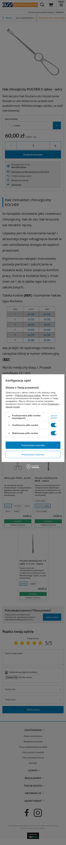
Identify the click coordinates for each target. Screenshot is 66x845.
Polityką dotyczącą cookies (28, 395)
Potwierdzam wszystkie (33, 445)
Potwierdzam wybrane (33, 454)
